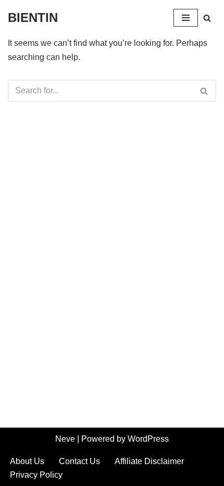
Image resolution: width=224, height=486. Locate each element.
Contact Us (79, 461)
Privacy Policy (36, 474)
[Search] (207, 18)
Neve (65, 438)
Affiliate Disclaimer (149, 461)
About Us (27, 461)
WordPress (148, 438)
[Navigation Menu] (185, 18)
